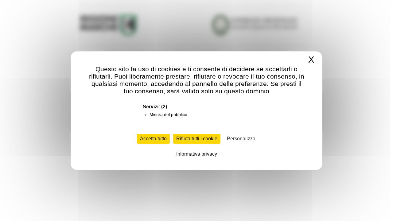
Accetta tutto (153, 138)
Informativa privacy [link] (196, 154)
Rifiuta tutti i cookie (196, 138)
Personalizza (241, 138)
